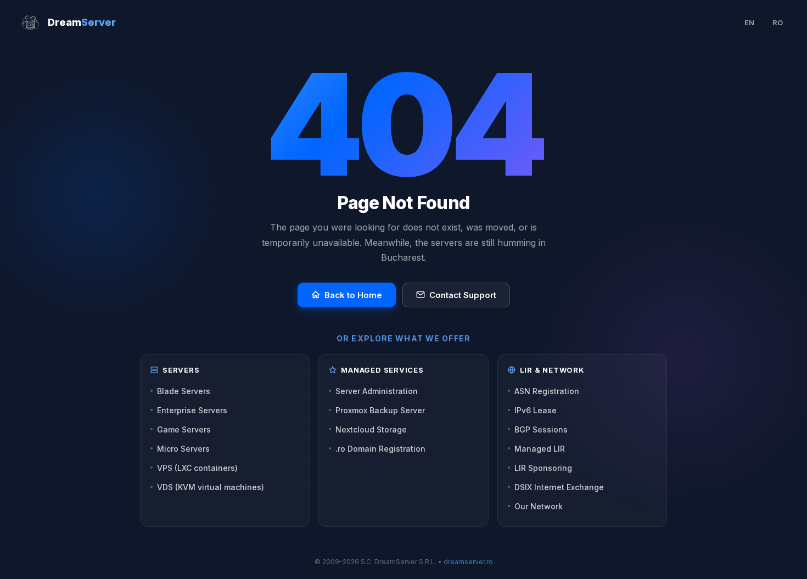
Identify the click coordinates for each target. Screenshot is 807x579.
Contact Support (462, 295)
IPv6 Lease (535, 410)
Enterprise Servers (192, 410)
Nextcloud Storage (371, 429)
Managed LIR (539, 448)
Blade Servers (183, 391)
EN (749, 22)
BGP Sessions (541, 429)
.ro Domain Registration (380, 448)
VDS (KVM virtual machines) (210, 487)
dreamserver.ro (468, 562)
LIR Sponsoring (543, 468)
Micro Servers (183, 448)
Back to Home (353, 295)
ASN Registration (546, 391)
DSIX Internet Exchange (559, 487)
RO (777, 22)
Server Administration (376, 391)
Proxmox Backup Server (380, 410)
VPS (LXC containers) (197, 468)
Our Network (538, 506)
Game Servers (184, 429)
